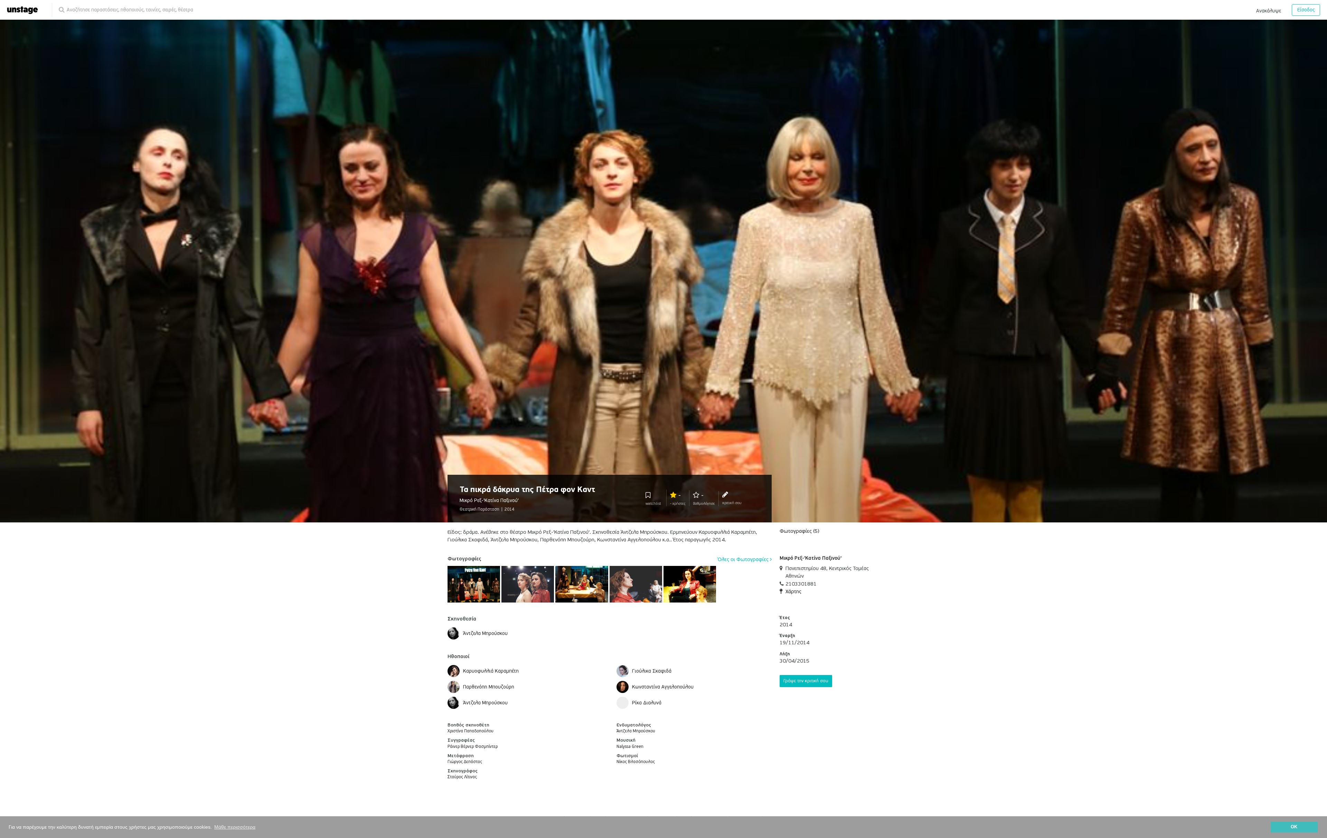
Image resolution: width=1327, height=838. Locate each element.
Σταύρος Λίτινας (462, 777)
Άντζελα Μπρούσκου (636, 731)
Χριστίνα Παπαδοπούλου (470, 731)
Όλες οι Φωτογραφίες (744, 559)
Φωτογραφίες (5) (799, 531)
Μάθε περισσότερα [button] (234, 827)
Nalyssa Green (630, 746)
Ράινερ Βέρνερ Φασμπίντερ (473, 746)
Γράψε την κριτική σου (805, 680)
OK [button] (1294, 827)
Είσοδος (1306, 9)
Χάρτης (793, 591)
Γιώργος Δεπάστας (465, 762)
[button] (1269, 9)
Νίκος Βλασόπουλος (636, 762)
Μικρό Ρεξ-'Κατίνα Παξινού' (810, 558)
